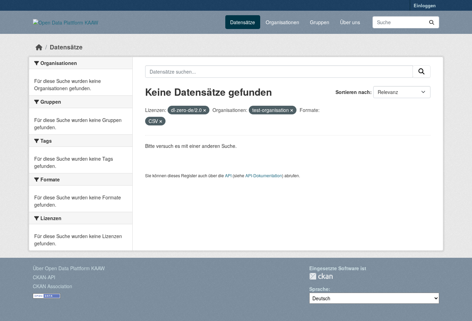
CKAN (321, 276)
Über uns (350, 22)
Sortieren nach (353, 91)
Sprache (319, 288)
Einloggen (425, 5)
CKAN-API (44, 277)
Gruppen (319, 22)
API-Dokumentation (263, 175)
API (228, 175)
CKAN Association (52, 286)
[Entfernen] (204, 110)
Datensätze (242, 22)
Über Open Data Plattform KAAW (69, 268)
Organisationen (282, 22)
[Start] (39, 47)
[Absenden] (431, 22)
